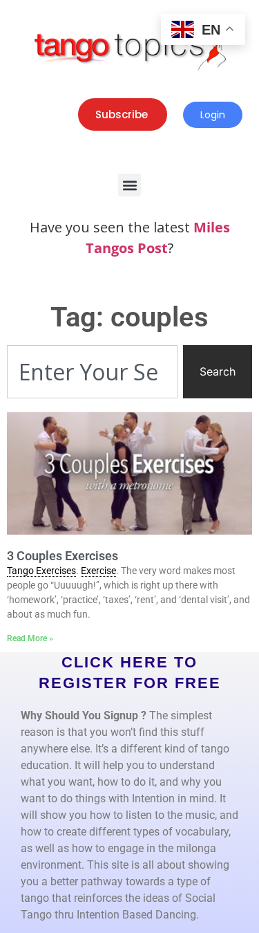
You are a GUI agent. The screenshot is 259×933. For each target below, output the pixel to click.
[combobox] (92, 371)
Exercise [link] (98, 570)
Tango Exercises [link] (41, 570)
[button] (129, 185)
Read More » (30, 638)
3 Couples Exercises (62, 555)
